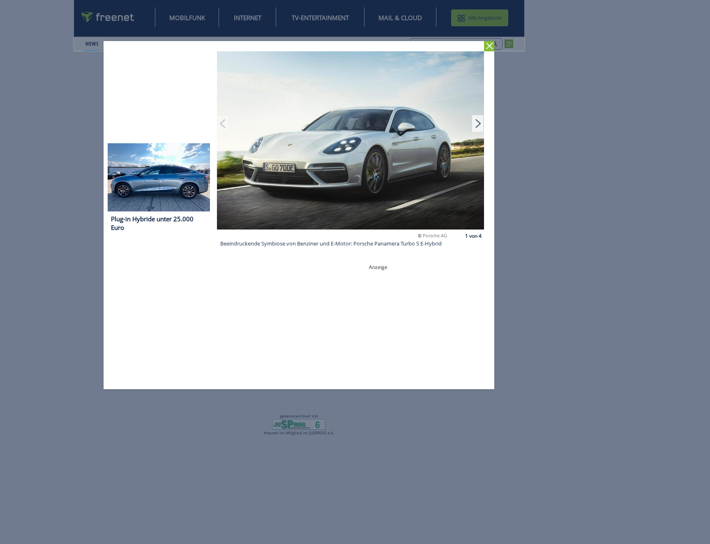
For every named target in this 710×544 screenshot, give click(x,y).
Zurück (489, 46)
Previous (223, 123)
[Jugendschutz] (298, 424)
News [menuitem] (91, 43)
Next (478, 123)
